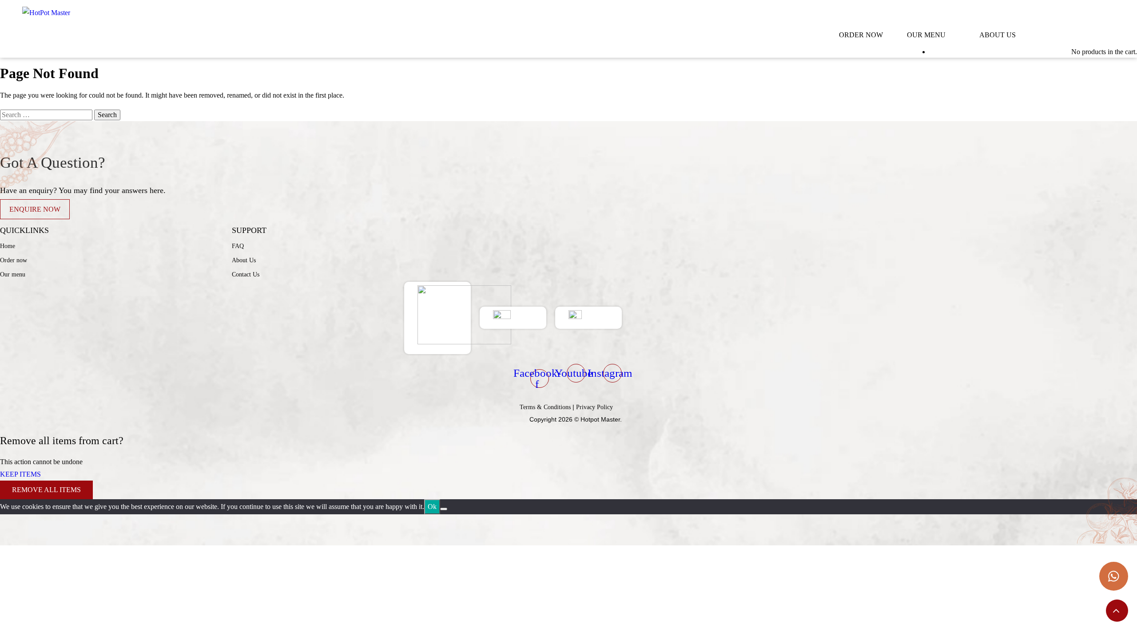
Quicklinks (24, 230)
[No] (443, 509)
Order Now (861, 35)
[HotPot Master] (46, 12)
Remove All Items (46, 489)
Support (249, 230)
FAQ (238, 246)
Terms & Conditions (545, 407)
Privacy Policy (594, 407)
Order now (13, 260)
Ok (432, 506)
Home (7, 246)
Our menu (12, 274)
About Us (244, 260)
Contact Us (245, 274)
